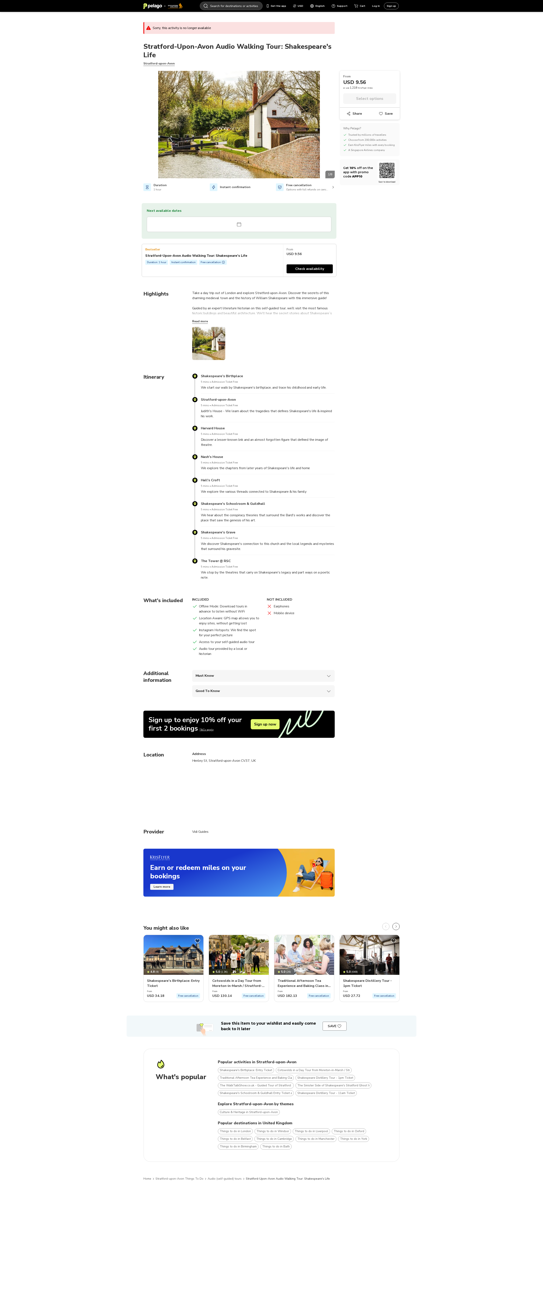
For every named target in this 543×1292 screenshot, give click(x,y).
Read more (200, 321)
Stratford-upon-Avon (159, 63)
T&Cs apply (206, 729)
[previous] (385, 926)
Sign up (391, 6)
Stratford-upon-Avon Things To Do (179, 1179)
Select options (369, 98)
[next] (396, 926)
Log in (376, 6)
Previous (140, 125)
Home (147, 1179)
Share (357, 113)
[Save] (197, 941)
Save (389, 113)
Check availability (309, 268)
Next (338, 125)
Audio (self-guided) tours (225, 1179)
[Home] (163, 6)
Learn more (162, 887)
